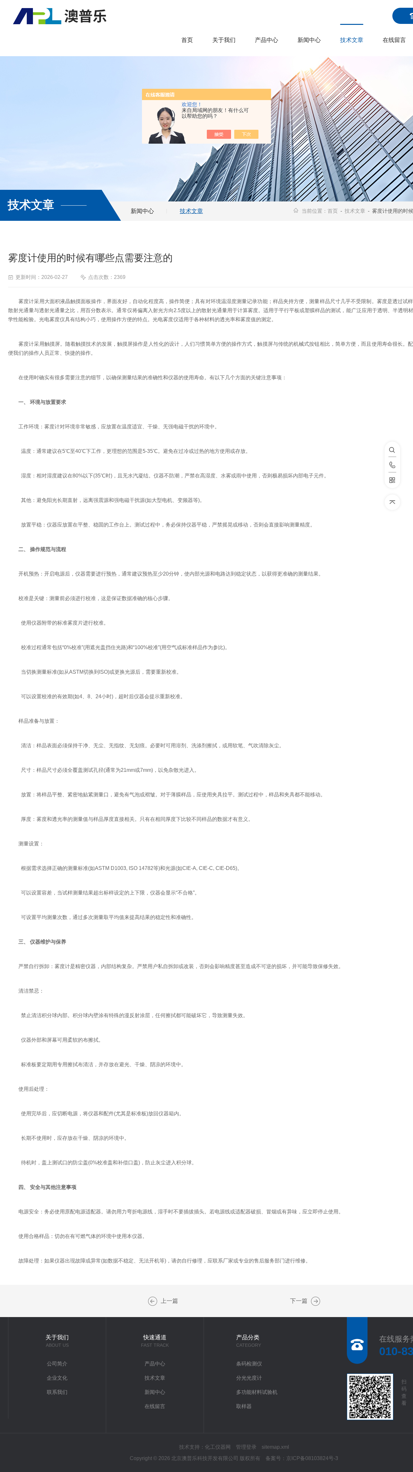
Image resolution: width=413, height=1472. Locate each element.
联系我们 (57, 1392)
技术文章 (351, 40)
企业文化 (57, 1378)
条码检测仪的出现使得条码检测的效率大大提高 (315, 1301)
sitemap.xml (275, 1447)
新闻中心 (309, 40)
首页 (187, 40)
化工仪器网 (218, 1447)
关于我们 (224, 40)
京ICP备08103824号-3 (312, 1458)
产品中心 (266, 40)
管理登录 (246, 1447)
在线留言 (394, 40)
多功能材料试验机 (256, 1392)
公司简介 (57, 1363)
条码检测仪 (249, 1363)
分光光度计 (249, 1378)
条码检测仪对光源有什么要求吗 (152, 1301)
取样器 (244, 1406)
